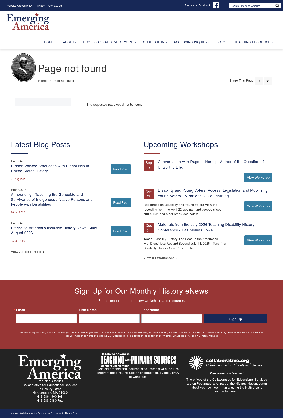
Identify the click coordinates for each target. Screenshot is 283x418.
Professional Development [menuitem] (106, 43)
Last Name (150, 309)
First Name (88, 309)
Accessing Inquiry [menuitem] (188, 43)
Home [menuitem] (49, 42)
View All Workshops (160, 258)
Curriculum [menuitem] (151, 43)
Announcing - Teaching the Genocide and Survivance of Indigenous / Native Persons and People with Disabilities (52, 198)
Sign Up (235, 318)
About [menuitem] (66, 43)
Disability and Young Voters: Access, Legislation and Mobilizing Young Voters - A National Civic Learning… (213, 192)
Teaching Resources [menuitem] (253, 42)
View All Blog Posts (27, 251)
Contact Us (55, 5)
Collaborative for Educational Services (39, 413)
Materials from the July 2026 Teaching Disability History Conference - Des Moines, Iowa (206, 227)
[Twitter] (268, 78)
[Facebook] (259, 78)
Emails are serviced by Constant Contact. (195, 335)
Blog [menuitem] (220, 42)
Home (42, 80)
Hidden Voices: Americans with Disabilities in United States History (50, 168)
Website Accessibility (19, 5)
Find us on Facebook (197, 5)
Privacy (40, 5)
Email (20, 309)
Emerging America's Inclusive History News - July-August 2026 (54, 230)
